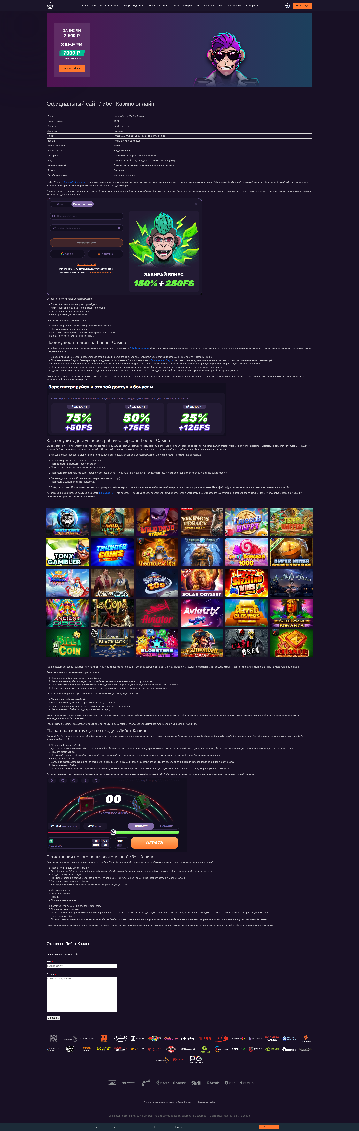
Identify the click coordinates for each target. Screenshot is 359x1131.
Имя (49, 962)
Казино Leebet (89, 5)
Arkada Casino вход (140, 348)
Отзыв (50, 974)
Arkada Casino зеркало (75, 182)
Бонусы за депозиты (134, 5)
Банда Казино (106, 493)
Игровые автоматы (110, 5)
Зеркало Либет (234, 5)
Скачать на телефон (181, 5)
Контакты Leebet (206, 1102)
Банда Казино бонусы (162, 360)
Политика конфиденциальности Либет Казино (167, 1102)
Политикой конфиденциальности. (177, 1127)
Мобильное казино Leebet (209, 5)
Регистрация (252, 5)
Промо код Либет (158, 5)
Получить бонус (72, 68)
